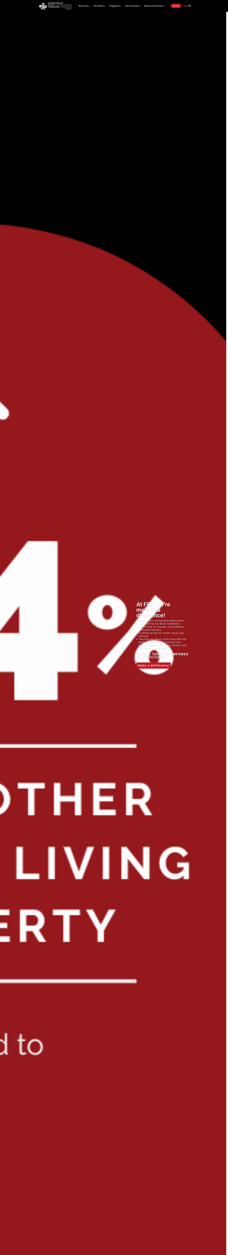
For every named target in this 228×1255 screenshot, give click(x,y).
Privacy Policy (124, 649)
